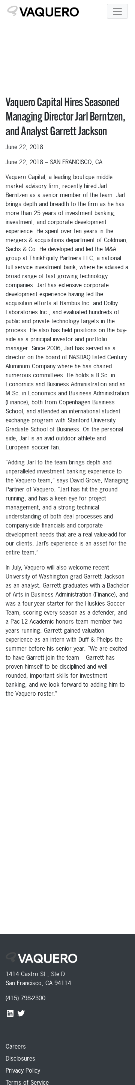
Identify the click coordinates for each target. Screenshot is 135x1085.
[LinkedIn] (11, 1013)
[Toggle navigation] (117, 11)
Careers (16, 1046)
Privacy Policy (23, 1070)
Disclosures (20, 1058)
